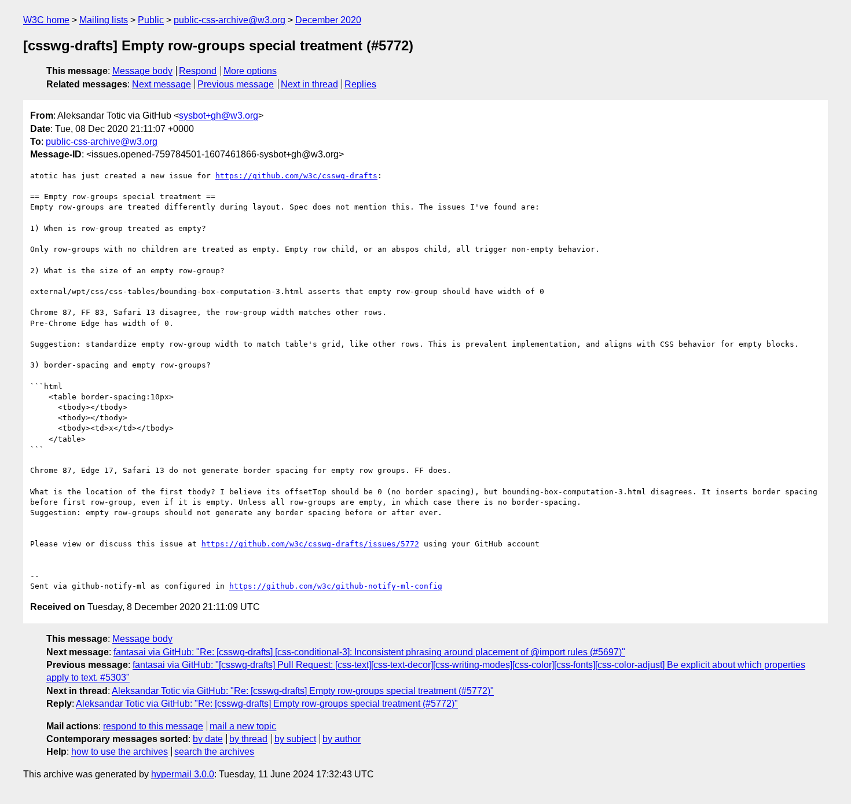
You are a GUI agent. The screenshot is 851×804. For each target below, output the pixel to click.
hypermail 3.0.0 (182, 774)
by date (208, 739)
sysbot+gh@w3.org (218, 115)
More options (250, 71)
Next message (161, 84)
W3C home (46, 20)
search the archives (214, 752)
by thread (248, 739)
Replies (360, 84)
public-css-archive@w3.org (229, 20)
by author (341, 739)
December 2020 (328, 20)
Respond (198, 71)
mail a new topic (243, 726)
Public (151, 20)
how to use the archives (119, 752)
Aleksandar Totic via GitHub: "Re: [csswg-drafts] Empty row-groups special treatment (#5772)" (303, 691)
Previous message (235, 84)
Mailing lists (103, 20)
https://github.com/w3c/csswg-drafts (296, 175)
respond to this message (153, 726)
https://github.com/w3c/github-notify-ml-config (335, 586)
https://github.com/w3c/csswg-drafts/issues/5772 (310, 543)
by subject (295, 739)
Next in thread (309, 84)
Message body (142, 71)
